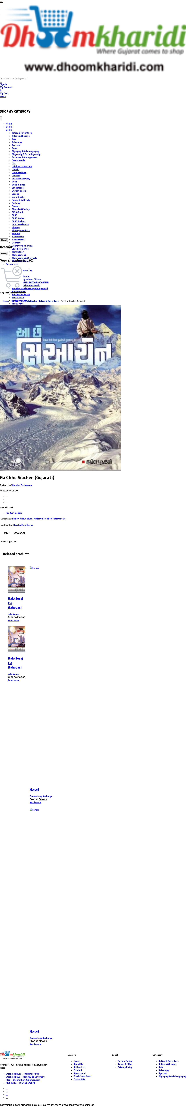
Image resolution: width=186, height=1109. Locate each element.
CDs (14, 163)
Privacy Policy (125, 1067)
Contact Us (86, 102)
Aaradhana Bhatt (21, 294)
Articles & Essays (21, 135)
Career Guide (18, 160)
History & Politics (21, 230)
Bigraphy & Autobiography (25, 151)
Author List (12, 264)
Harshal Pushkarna (22, 485)
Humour (16, 233)
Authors (32, 102)
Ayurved (16, 145)
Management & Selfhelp (24, 257)
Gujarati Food (51, 102)
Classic (15, 169)
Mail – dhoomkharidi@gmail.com (23, 1079)
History (16, 227)
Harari (34, 789)
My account (80, 1073)
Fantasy (16, 203)
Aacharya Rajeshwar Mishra (26, 279)
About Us (70, 102)
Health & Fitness (20, 224)
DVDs (14, 181)
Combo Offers (19, 172)
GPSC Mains (18, 218)
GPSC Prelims (19, 221)
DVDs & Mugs (18, 184)
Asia (14, 138)
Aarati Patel (18, 297)
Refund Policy (125, 1061)
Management (19, 254)
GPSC (14, 215)
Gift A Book (17, 212)
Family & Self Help (21, 199)
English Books (19, 190)
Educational (18, 187)
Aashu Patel (18, 303)
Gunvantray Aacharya (41, 796)
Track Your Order (83, 1076)
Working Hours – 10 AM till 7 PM (22, 1073)
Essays (15, 193)
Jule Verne (13, 614)
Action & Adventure (22, 132)
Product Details (14, 512)
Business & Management (25, 157)
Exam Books (18, 196)
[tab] (96, 512)
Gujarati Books (29, 300)
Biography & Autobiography (26, 154)
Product (15, 300)
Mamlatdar (18, 251)
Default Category (21, 178)
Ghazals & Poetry (21, 209)
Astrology (17, 142)
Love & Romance (20, 248)
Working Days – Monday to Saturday (25, 1076)
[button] (1, 1)
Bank (14, 148)
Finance (16, 206)
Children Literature (22, 166)
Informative (18, 236)
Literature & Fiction (22, 245)
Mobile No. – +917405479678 (20, 1082)
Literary (16, 242)
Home (5, 102)
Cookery (16, 175)
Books (17, 102)
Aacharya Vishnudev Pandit (26, 285)
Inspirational (18, 239)
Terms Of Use (125, 1064)
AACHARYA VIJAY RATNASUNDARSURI (30, 282)
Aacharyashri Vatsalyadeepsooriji (30, 288)
